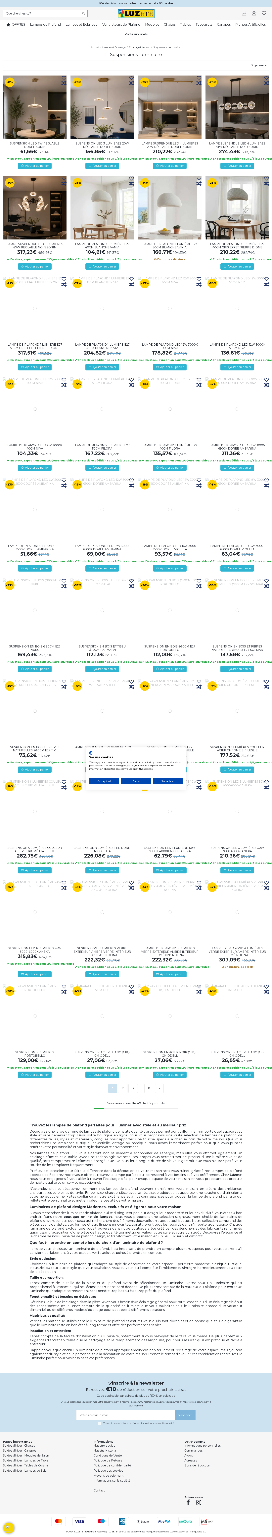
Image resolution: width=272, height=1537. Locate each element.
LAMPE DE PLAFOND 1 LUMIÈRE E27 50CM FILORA (102, 447)
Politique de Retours (108, 1460)
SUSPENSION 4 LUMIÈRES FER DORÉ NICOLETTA (102, 849)
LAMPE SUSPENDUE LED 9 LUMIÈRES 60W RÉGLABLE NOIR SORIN (35, 245)
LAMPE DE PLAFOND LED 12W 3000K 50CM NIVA (237, 346)
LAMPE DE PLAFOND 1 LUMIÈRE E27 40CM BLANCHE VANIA (102, 245)
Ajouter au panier (37, 166)
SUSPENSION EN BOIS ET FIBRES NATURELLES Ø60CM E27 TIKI (35, 748)
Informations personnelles (202, 1445)
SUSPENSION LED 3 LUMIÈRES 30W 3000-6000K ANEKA (237, 849)
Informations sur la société (112, 1480)
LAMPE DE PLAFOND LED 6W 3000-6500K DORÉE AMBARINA (35, 547)
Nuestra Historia (105, 1450)
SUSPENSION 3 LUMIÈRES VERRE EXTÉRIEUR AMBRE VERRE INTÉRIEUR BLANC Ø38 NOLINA (102, 952)
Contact (99, 1490)
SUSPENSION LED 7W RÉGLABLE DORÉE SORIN (35, 145)
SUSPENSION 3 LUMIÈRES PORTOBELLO (34, 1054)
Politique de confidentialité (112, 1465)
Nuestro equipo (104, 1445)
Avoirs (188, 1455)
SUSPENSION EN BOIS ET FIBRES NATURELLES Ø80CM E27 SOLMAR (237, 648)
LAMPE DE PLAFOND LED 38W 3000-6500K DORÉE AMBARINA (237, 447)
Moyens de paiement (108, 1475)
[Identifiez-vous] (244, 13)
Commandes (193, 1450)
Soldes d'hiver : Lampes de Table (25, 1460)
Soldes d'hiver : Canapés (19, 1450)
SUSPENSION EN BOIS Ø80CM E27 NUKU (35, 648)
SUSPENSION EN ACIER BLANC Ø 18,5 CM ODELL (102, 1054)
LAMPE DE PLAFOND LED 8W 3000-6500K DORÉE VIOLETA (237, 547)
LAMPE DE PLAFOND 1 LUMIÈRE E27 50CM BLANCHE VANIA (170, 245)
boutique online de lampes (88, 1217)
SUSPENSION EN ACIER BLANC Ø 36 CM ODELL (237, 1054)
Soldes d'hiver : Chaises (19, 1445)
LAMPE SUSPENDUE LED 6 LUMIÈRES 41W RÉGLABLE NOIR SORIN (237, 145)
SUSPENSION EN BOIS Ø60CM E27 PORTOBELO (169, 648)
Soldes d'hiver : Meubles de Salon (26, 1455)
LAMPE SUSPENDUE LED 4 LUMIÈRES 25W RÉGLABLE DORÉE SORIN (170, 145)
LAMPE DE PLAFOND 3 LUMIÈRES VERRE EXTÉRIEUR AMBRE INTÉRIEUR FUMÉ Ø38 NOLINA (170, 952)
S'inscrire (166, 3)
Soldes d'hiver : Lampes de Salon (25, 1470)
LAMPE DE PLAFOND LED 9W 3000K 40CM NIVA (34, 447)
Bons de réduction (197, 1465)
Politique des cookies (108, 1470)
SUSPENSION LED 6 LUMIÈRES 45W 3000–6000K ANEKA (34, 950)
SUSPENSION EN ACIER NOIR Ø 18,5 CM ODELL (169, 1054)
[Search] (83, 13)
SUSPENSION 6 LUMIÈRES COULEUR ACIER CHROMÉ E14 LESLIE (35, 849)
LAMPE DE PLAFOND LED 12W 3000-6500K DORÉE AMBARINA (102, 547)
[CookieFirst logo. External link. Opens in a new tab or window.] (90, 753)
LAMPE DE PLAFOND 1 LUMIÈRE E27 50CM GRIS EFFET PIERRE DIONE (35, 346)
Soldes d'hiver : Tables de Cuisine (25, 1465)
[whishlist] (264, 13)
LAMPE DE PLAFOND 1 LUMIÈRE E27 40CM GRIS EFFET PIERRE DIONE (237, 245)
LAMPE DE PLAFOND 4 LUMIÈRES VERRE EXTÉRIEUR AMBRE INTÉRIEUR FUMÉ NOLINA (237, 952)
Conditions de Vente (108, 1455)
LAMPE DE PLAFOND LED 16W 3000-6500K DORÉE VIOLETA (169, 547)
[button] (9, 1528)
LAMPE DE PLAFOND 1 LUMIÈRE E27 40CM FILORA (170, 447)
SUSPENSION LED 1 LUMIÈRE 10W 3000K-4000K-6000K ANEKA (169, 849)
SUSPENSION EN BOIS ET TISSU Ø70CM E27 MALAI (102, 648)
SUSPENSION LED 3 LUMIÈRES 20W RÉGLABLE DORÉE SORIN (102, 145)
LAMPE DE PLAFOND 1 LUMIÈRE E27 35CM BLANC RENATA (102, 346)
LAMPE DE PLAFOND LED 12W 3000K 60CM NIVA (170, 346)
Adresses (190, 1460)
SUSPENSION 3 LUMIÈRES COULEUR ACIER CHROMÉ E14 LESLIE (237, 748)
